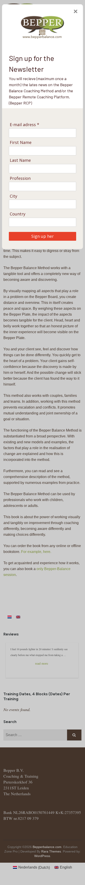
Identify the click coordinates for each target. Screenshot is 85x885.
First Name (21, 142)
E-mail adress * (24, 124)
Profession (20, 178)
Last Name (20, 160)
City (13, 196)
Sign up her (42, 236)
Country (17, 214)
